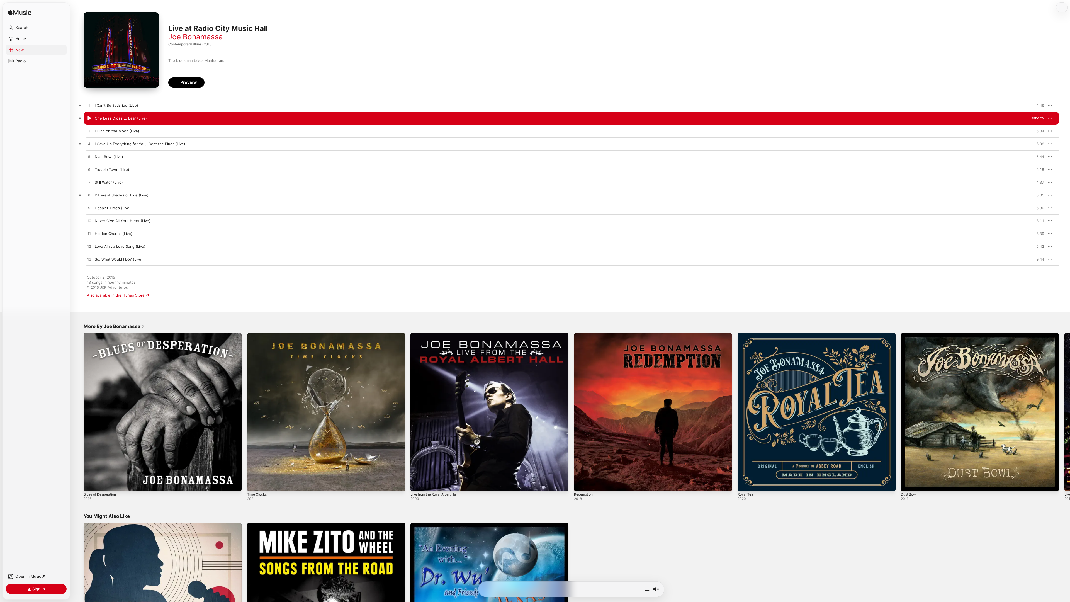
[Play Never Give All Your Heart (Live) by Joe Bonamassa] (89, 221)
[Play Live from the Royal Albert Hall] (417, 484)
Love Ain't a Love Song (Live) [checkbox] (120, 246)
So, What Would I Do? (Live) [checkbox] (119, 259)
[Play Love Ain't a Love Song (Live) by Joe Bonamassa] (89, 246)
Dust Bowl (909, 335)
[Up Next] (647, 589)
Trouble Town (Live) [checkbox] (112, 169)
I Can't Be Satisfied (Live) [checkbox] (116, 105)
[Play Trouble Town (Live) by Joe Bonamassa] (89, 169)
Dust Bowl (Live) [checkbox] (109, 156)
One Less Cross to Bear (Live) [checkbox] (121, 118)
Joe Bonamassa (195, 36)
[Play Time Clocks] (254, 484)
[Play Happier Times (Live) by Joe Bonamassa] (89, 208)
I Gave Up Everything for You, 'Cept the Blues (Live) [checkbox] (140, 144)
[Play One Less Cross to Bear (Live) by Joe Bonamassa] (89, 118)
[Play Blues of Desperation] (90, 484)
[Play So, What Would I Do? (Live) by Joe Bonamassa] (89, 259)
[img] (19, 12)
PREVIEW (1038, 105)
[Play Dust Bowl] (908, 484)
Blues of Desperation (102, 335)
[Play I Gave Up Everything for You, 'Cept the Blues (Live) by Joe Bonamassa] (89, 144)
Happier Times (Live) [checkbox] (113, 208)
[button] (36, 27)
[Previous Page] (78, 412)
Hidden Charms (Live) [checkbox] (113, 233)
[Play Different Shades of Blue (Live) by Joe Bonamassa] (89, 195)
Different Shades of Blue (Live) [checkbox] (122, 195)
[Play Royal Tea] (744, 484)
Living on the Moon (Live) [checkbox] (117, 131)
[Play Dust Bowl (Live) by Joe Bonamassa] (89, 156)
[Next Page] (1064, 412)
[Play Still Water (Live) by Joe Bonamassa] (89, 182)
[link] (114, 326)
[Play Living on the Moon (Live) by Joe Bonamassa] (89, 131)
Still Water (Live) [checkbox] (109, 182)
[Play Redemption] (581, 484)
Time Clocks (257, 335)
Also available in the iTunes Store (116, 295)
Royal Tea (746, 335)
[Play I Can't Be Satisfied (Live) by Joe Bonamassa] (89, 105)
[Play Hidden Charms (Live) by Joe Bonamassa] (89, 233)
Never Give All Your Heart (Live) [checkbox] (122, 221)
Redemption (584, 335)
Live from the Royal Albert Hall (436, 335)
